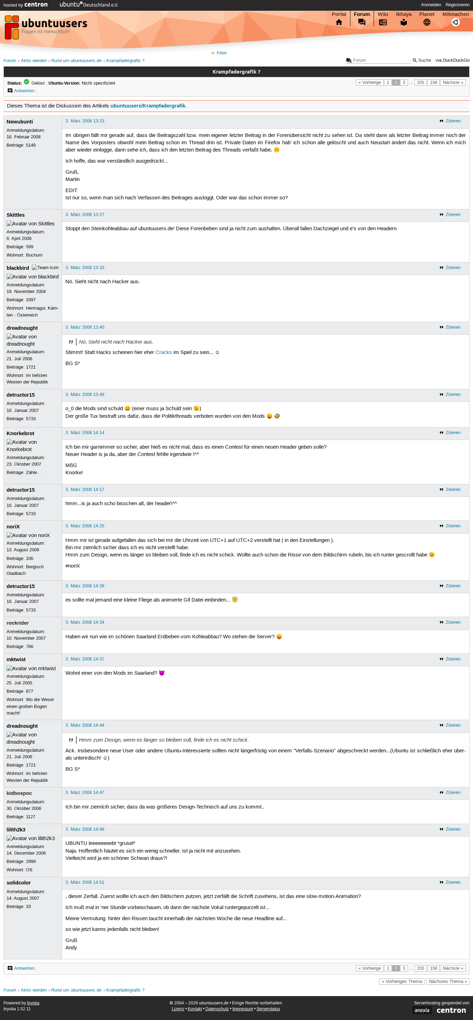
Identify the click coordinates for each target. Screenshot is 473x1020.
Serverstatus (268, 1009)
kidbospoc (19, 793)
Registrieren (458, 5)
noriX (13, 526)
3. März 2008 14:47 (84, 792)
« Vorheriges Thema (402, 981)
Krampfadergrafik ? (125, 60)
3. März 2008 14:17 (84, 489)
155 (420, 82)
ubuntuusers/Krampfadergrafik (147, 105)
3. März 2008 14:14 (84, 432)
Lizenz (178, 1009)
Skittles (16, 214)
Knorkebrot (20, 433)
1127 (30, 817)
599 (29, 247)
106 (29, 558)
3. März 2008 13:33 (84, 267)
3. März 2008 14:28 (84, 586)
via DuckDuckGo (453, 60)
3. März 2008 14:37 (84, 659)
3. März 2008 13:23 (84, 121)
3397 (31, 300)
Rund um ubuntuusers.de (76, 60)
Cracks (163, 352)
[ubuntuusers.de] (46, 29)
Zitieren (453, 121)
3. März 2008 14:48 (84, 829)
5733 (31, 419)
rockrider (18, 623)
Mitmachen (456, 14)
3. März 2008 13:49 (84, 394)
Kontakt (195, 1009)
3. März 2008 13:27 (84, 214)
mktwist (16, 659)
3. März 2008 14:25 (84, 526)
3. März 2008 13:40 (84, 327)
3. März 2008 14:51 (84, 882)
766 (29, 646)
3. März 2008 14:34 (84, 622)
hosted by (14, 5)
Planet (427, 14)
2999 (31, 861)
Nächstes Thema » (448, 981)
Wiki (383, 14)
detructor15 (21, 394)
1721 (31, 367)
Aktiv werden (34, 60)
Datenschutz (217, 1009)
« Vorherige (369, 82)
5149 (31, 145)
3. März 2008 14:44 (84, 725)
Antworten (24, 91)
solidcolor (19, 882)
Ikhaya (404, 14)
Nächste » (453, 82)
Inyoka (33, 1003)
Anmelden (431, 5)
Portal (339, 14)
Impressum (242, 1009)
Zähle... (33, 472)
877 (29, 691)
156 (433, 82)
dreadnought (22, 328)
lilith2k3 (16, 829)
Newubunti (20, 121)
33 (28, 906)
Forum (362, 14)
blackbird (18, 268)
